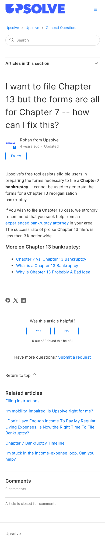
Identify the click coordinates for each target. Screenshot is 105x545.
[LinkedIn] (23, 300)
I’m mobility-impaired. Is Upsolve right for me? (49, 411)
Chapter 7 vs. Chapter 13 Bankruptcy (51, 259)
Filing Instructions (22, 400)
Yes (38, 331)
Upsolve (12, 27)
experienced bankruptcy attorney (37, 222)
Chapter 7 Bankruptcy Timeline (35, 443)
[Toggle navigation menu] (95, 9)
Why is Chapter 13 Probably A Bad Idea (53, 272)
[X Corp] (15, 300)
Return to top (18, 375)
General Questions (61, 27)
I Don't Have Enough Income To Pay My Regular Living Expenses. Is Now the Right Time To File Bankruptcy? (50, 426)
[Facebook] (7, 300)
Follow (16, 156)
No (66, 331)
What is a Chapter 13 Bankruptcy (47, 265)
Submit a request (74, 357)
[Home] (35, 12)
